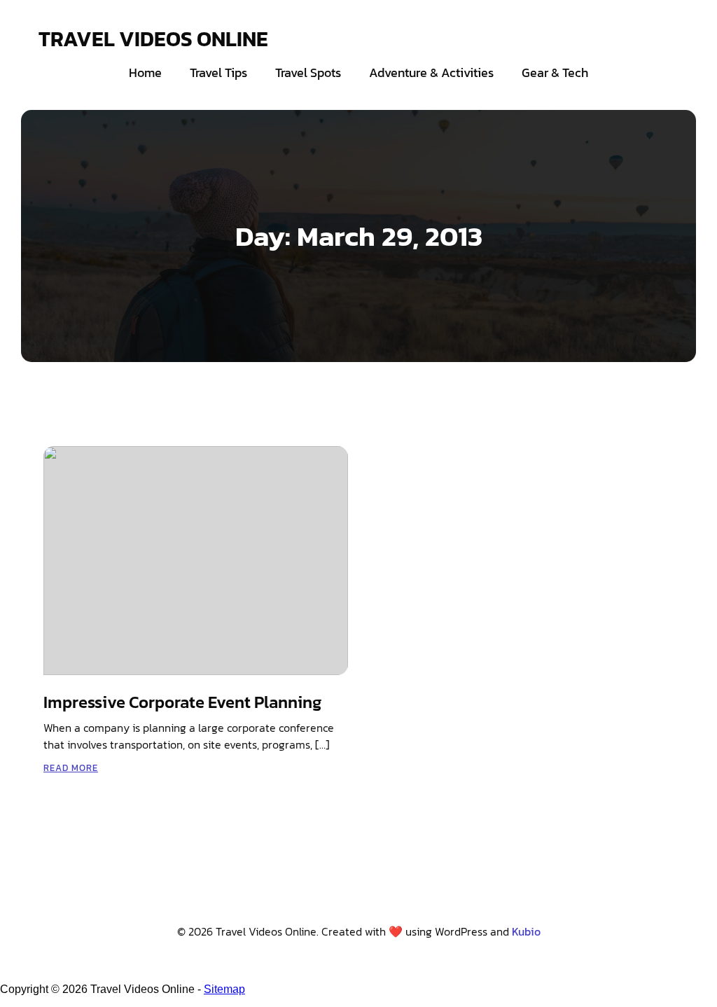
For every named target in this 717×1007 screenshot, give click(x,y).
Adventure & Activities (431, 72)
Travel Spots (308, 72)
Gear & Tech (555, 72)
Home (145, 72)
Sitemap (224, 989)
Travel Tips (218, 72)
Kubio (526, 931)
